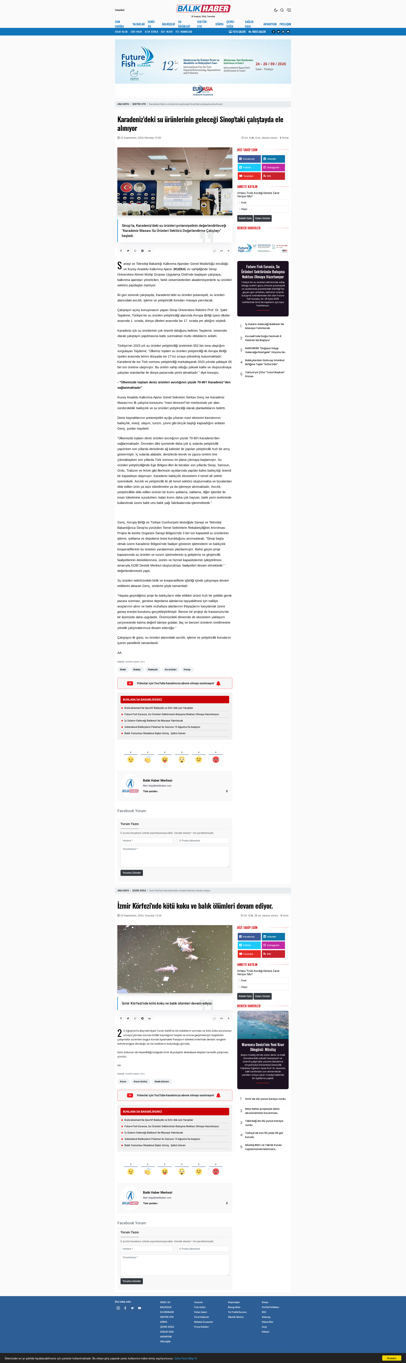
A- (229, 250)
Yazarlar (198, 1302)
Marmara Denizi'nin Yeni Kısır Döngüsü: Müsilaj (263, 1046)
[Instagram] (283, 32)
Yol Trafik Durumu (237, 1312)
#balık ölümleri (161, 1081)
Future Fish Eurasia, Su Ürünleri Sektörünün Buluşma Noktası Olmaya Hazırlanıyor (171, 714)
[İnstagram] (118, 1308)
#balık (123, 669)
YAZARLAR (139, 24)
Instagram (273, 167)
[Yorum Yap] (214, 250)
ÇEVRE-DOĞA (230, 24)
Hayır (244, 209)
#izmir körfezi (140, 1081)
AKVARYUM (270, 24)
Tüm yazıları (150, 791)
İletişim (265, 1332)
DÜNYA (219, 24)
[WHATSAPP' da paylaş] (135, 250)
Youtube (248, 176)
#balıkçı (137, 669)
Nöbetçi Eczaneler (203, 1322)
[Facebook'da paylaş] (121, 250)
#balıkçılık (152, 669)
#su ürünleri (170, 669)
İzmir (286, 915)
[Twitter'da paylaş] (128, 250)
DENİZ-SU (152, 24)
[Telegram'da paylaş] (142, 250)
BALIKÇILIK (168, 24)
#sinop (186, 669)
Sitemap (266, 1317)
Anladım (391, 1358)
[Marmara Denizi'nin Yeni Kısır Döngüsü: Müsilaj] (263, 1025)
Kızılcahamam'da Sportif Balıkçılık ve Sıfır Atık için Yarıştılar (158, 707)
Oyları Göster (262, 218)
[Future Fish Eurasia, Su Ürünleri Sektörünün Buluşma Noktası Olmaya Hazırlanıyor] (263, 247)
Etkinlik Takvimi (236, 1317)
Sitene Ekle (267, 1322)
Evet (243, 202)
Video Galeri (200, 1312)
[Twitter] (278, 32)
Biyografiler (234, 1307)
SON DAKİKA (119, 24)
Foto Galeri (200, 1307)
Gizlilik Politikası (270, 1307)
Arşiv (264, 1327)
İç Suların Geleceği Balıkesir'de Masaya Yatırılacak (153, 720)
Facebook (249, 159)
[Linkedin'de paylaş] (149, 250)
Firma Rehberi (201, 1327)
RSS (269, 176)
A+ (221, 250)
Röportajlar (234, 1302)
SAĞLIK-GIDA (250, 24)
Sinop (285, 137)
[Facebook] (273, 32)
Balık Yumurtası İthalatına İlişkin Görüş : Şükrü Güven (154, 733)
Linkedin (271, 159)
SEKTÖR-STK (202, 24)
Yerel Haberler (201, 1317)
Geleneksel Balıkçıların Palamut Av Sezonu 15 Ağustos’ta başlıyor (162, 726)
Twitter (247, 167)
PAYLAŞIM (285, 24)
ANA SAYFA (123, 104)
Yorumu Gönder (132, 872)
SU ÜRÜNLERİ (184, 24)
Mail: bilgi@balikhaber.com (157, 785)
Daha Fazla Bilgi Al (185, 1358)
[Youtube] (288, 32)
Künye (265, 1302)
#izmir (123, 1081)
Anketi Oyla (245, 218)
